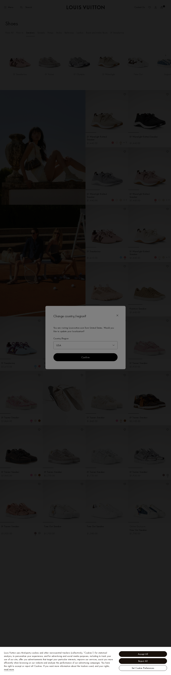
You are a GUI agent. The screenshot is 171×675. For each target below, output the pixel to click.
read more (9, 669)
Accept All (143, 654)
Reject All (143, 661)
